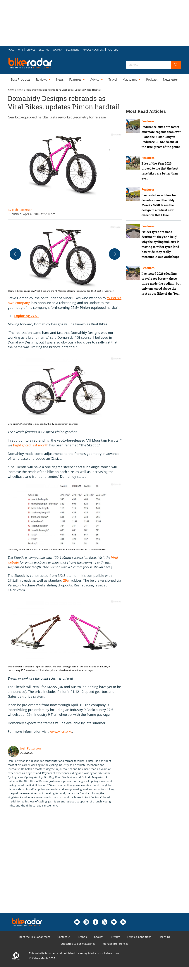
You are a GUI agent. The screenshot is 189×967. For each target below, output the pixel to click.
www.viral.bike (60, 731)
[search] (176, 65)
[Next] (114, 254)
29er (66, 580)
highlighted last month (30, 445)
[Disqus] (68, 866)
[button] (65, 259)
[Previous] (15, 254)
